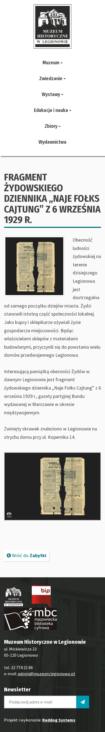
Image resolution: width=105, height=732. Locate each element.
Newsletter (17, 689)
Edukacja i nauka (51, 110)
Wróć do (28, 555)
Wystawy (51, 94)
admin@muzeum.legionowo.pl (46, 673)
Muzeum (52, 63)
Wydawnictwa (52, 142)
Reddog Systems (58, 720)
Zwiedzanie (51, 79)
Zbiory (51, 126)
